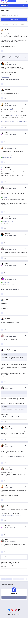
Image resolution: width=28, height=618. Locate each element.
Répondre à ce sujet (14, 19)
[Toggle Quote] (3, 354)
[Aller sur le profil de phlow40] (2, 168)
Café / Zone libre (15, 15)
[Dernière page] (26, 24)
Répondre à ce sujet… (9, 571)
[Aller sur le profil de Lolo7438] (2, 63)
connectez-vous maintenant (20, 565)
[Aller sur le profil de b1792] (2, 506)
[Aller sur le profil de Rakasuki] (2, 468)
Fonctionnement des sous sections (10, 597)
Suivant (23, 24)
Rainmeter (11, 109)
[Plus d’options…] (25, 30)
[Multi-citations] (2, 51)
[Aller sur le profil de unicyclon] (2, 187)
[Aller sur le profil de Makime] (2, 278)
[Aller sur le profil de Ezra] (2, 445)
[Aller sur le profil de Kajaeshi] (2, 217)
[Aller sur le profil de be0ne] (2, 30)
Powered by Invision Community (14, 616)
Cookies (18, 614)
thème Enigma (14, 115)
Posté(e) (10, 30)
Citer (5, 50)
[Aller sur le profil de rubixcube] (2, 90)
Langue (6, 612)
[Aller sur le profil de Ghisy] (2, 300)
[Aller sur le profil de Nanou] (2, 133)
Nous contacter (11, 614)
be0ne (4, 13)
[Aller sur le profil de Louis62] (2, 335)
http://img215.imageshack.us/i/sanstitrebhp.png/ (11, 515)
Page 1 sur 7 (14, 24)
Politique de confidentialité (16, 612)
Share (7, 578)
